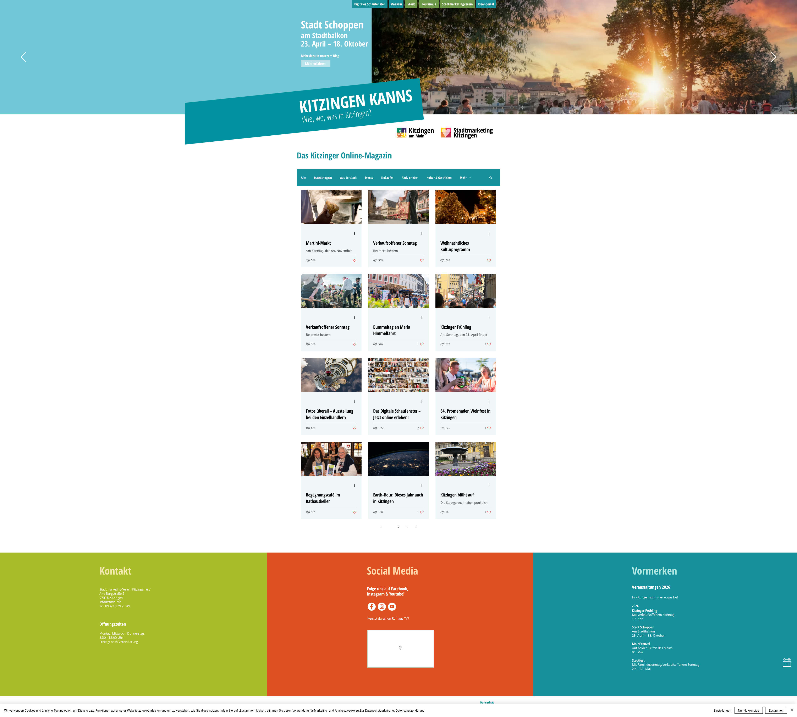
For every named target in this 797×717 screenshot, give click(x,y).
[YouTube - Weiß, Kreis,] (392, 607)
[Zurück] (23, 57)
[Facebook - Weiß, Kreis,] (372, 607)
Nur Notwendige (748, 710)
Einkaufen (387, 177)
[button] (491, 178)
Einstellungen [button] (722, 710)
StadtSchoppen (323, 177)
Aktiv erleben (410, 177)
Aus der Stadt (348, 177)
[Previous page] (381, 527)
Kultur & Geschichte (439, 177)
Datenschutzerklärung (410, 710)
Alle (303, 177)
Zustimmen (776, 710)
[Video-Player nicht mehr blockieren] (401, 648)
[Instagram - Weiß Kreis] (382, 607)
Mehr (463, 177)
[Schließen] (792, 710)
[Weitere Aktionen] (355, 233)
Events (369, 177)
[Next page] (416, 527)
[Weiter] (773, 57)
